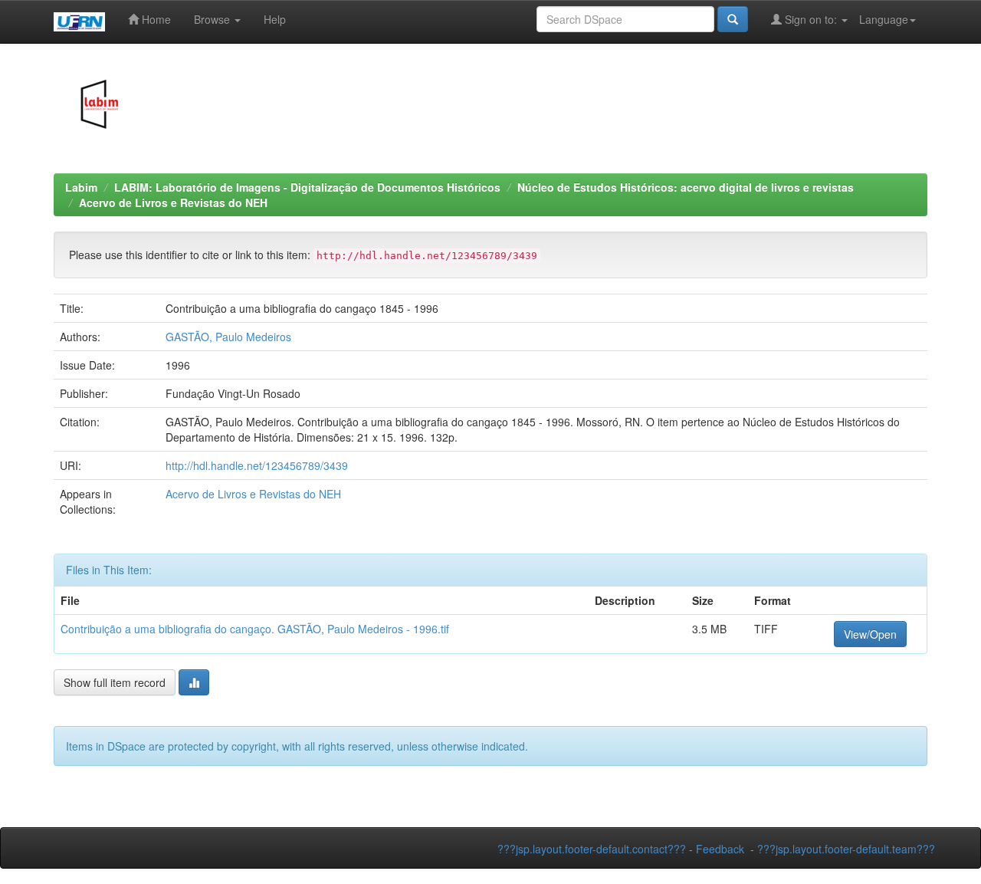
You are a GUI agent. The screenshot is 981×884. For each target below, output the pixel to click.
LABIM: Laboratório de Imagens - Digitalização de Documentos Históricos (307, 187)
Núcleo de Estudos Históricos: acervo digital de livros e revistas (685, 187)
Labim (81, 187)
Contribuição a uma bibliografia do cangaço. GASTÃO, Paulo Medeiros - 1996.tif (255, 628)
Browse (213, 19)
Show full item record (115, 682)
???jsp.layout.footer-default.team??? (846, 848)
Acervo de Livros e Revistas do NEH (173, 202)
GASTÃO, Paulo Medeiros (228, 336)
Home (155, 19)
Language (883, 19)
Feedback (720, 848)
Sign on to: (811, 19)
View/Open (870, 634)
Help (275, 19)
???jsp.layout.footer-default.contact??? (591, 848)
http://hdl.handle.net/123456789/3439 (257, 465)
